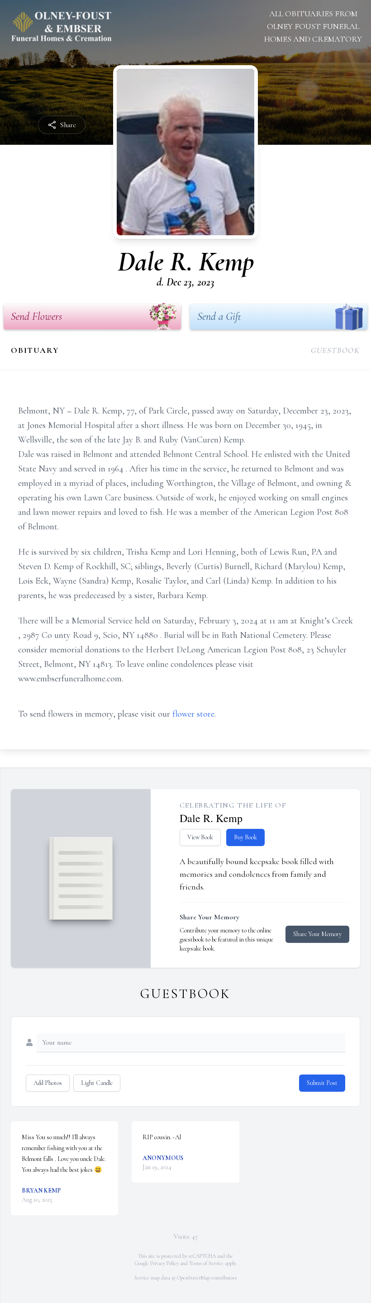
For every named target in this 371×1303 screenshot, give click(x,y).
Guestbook (335, 350)
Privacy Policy (164, 1263)
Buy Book (245, 837)
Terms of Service (206, 1263)
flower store (193, 714)
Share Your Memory (317, 934)
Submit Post (322, 1083)
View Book (200, 837)
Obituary (35, 350)
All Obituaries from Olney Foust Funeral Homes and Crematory (313, 26)
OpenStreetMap (193, 1277)
